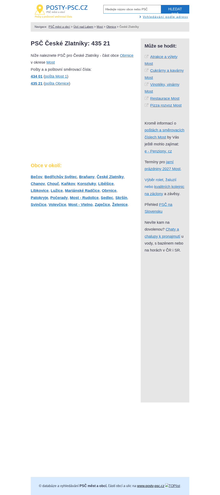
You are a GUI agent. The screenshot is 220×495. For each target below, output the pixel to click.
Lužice (57, 190)
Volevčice (57, 204)
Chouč (53, 184)
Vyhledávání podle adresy (165, 17)
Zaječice (102, 204)
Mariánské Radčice (82, 190)
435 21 (37, 83)
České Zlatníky (110, 177)
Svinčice (38, 204)
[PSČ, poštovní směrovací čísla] (172, 486)
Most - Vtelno (80, 204)
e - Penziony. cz (158, 151)
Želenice (120, 204)
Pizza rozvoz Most (166, 105)
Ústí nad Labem (83, 26)
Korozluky (86, 184)
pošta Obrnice (57, 83)
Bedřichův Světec (60, 177)
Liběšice (106, 184)
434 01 (37, 76)
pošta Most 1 (56, 76)
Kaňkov (68, 184)
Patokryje (39, 198)
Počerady (59, 198)
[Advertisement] (67, 126)
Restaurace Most (164, 98)
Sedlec (107, 198)
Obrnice (111, 26)
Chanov (38, 184)
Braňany (87, 177)
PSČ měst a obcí (59, 26)
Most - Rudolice (84, 198)
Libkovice (40, 190)
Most (100, 26)
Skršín (121, 198)
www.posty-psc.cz (150, 486)
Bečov (36, 177)
